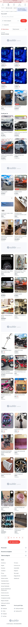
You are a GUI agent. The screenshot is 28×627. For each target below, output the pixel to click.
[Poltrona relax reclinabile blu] (7, 100)
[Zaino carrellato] (7, 423)
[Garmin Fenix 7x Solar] (21, 423)
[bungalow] (7, 287)
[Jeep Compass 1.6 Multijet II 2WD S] (7, 126)
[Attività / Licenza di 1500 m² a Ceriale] (7, 523)
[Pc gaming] (7, 78)
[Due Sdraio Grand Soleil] (7, 467)
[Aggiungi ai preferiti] (12, 49)
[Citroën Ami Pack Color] (21, 148)
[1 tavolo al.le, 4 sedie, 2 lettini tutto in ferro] (7, 207)
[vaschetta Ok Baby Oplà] (21, 501)
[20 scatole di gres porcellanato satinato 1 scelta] (21, 207)
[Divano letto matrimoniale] (21, 445)
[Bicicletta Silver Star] (7, 501)
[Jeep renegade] (21, 100)
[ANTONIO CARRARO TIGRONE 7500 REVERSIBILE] (7, 366)
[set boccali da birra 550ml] (21, 389)
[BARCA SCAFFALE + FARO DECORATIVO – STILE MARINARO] (21, 265)
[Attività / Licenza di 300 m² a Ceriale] (21, 310)
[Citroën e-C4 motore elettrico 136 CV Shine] (7, 149)
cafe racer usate (9, 8)
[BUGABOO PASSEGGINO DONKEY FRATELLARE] (7, 445)
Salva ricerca (6, 29)
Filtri (23, 20)
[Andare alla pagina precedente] (5, 537)
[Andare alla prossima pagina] (22, 537)
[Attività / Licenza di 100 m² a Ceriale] (7, 310)
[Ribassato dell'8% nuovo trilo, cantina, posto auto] (21, 230)
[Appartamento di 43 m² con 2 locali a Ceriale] (7, 230)
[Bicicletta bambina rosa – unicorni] (7, 389)
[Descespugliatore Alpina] (7, 344)
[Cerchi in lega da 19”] (21, 467)
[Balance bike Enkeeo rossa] (21, 366)
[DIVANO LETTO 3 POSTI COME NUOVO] (21, 523)
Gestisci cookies (4, 578)
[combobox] (15, 16)
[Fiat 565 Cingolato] (21, 185)
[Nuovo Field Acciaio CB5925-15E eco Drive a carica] (7, 265)
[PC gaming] (7, 57)
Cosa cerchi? (4, 13)
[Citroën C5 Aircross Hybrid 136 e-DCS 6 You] (21, 126)
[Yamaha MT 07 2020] (21, 344)
